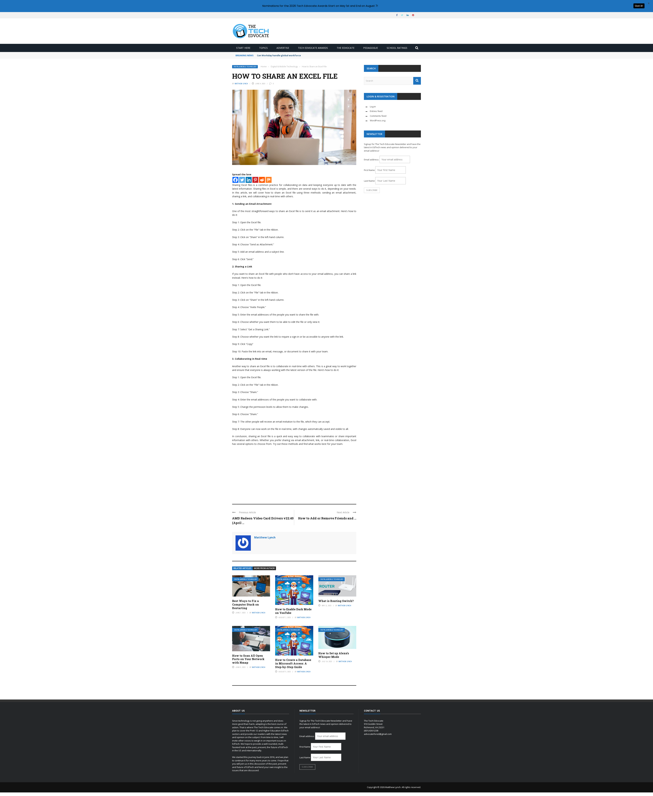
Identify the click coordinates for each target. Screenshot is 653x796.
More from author (264, 568)
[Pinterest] (255, 180)
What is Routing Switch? (336, 601)
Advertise (283, 47)
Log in (373, 106)
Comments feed (378, 115)
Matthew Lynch (241, 83)
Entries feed (376, 111)
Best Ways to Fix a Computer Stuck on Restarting (245, 604)
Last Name (369, 180)
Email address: (372, 159)
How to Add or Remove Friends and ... (327, 518)
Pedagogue (370, 47)
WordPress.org (377, 120)
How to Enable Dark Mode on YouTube (293, 611)
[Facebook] (235, 180)
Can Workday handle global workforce (279, 55)
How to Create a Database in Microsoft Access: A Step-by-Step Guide (293, 663)
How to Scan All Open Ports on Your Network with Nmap (248, 659)
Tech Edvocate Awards (313, 47)
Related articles (242, 568)
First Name (369, 170)
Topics (263, 47)
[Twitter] (242, 180)
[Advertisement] (294, 473)
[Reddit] (262, 180)
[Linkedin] (249, 180)
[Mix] (269, 180)
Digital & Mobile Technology (244, 67)
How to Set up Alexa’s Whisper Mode (333, 655)
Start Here (243, 47)
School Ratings (397, 47)
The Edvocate (345, 47)
